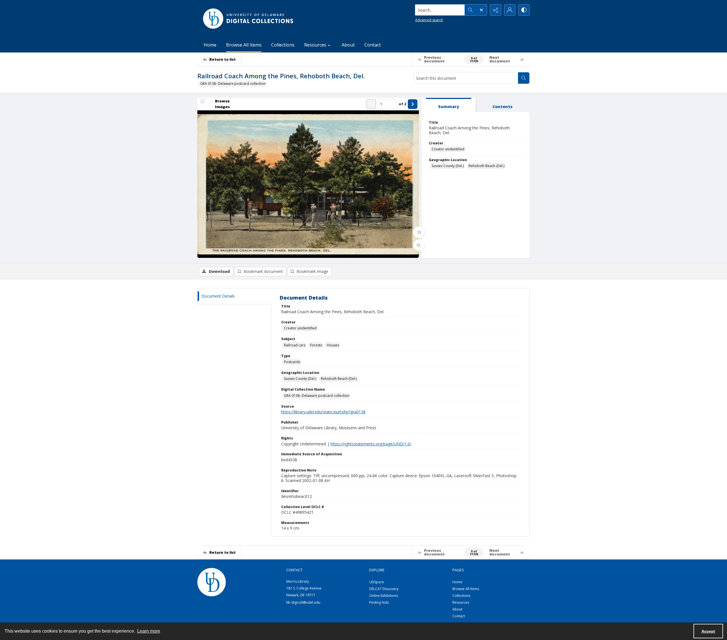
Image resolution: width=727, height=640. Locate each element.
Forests (316, 345)
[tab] (449, 105)
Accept (708, 631)
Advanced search (429, 20)
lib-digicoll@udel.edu (303, 602)
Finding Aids (379, 602)
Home (210, 45)
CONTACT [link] (294, 569)
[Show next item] (412, 104)
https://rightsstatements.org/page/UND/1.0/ (371, 444)
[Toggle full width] (419, 232)
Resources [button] (315, 45)
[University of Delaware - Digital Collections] (248, 19)
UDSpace (376, 582)
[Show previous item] (371, 104)
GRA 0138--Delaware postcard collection (233, 83)
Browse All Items (244, 45)
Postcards (292, 361)
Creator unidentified (448, 149)
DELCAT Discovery (383, 588)
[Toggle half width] (419, 245)
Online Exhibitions (383, 595)
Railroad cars (294, 345)
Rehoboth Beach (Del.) (486, 165)
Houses (333, 345)
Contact (372, 45)
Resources (460, 602)
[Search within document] (523, 78)
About (348, 45)
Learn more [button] (148, 631)
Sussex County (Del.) (448, 165)
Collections (282, 45)
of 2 (402, 103)
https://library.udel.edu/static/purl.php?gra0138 (323, 411)
